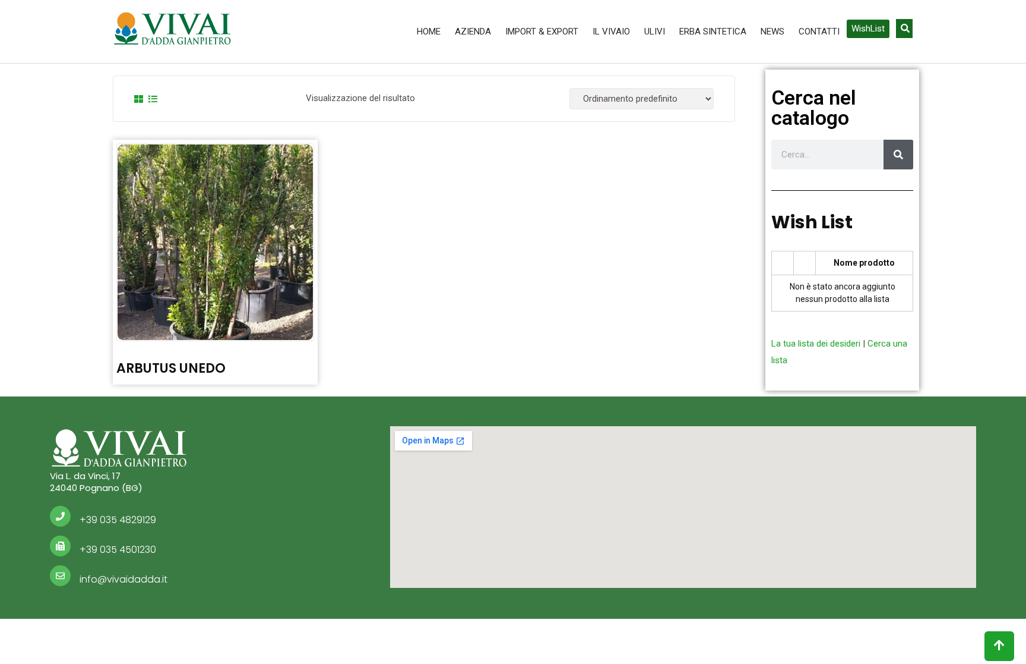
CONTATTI (819, 31)
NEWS (772, 31)
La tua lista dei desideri (815, 343)
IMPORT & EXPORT (541, 31)
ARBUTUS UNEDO (171, 368)
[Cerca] (898, 154)
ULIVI (654, 31)
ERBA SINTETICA (712, 31)
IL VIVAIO (611, 31)
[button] (868, 29)
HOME (429, 31)
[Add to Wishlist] (215, 233)
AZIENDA (473, 31)
